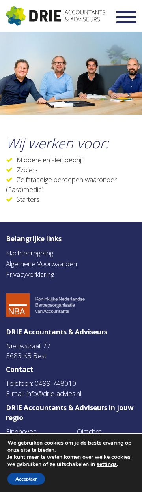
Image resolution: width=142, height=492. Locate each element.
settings (107, 464)
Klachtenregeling (29, 252)
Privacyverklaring (30, 274)
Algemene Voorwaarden (41, 263)
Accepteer (26, 479)
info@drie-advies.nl (53, 393)
